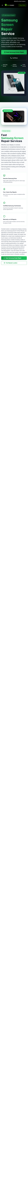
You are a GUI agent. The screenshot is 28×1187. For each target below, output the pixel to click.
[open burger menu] (2, 5)
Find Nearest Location (11, 263)
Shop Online (22, 5)
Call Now (15, 58)
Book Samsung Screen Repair (15, 52)
